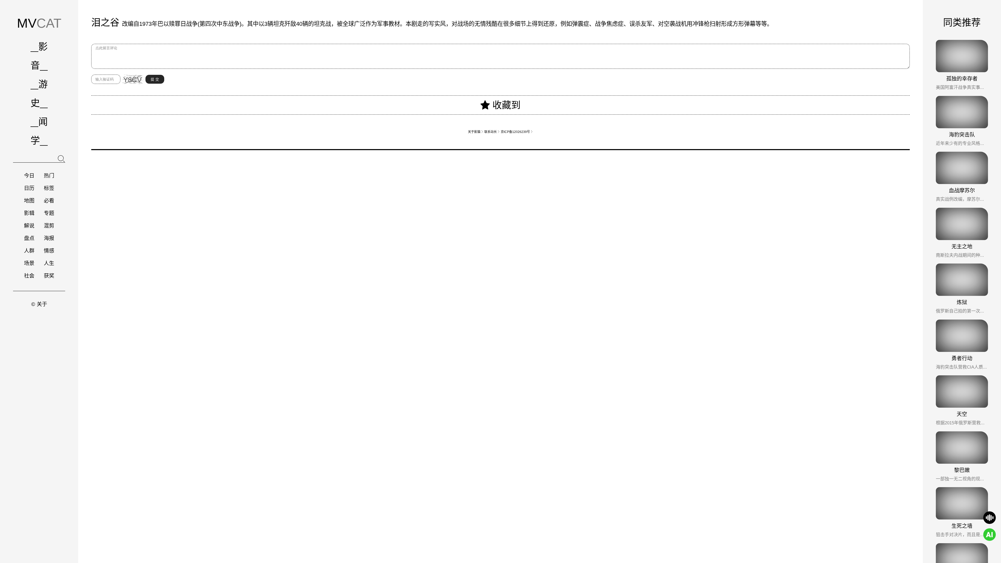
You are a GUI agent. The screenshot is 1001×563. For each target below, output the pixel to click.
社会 (29, 275)
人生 (49, 263)
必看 (49, 200)
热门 (49, 175)
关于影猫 (476, 131)
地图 (29, 200)
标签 (49, 188)
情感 (49, 250)
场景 (29, 263)
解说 (29, 225)
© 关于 (39, 304)
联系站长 (492, 131)
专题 (49, 213)
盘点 (29, 238)
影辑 (29, 213)
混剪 (49, 225)
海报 (49, 238)
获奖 (49, 275)
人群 (29, 250)
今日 (29, 175)
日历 (29, 188)
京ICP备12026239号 (517, 131)
